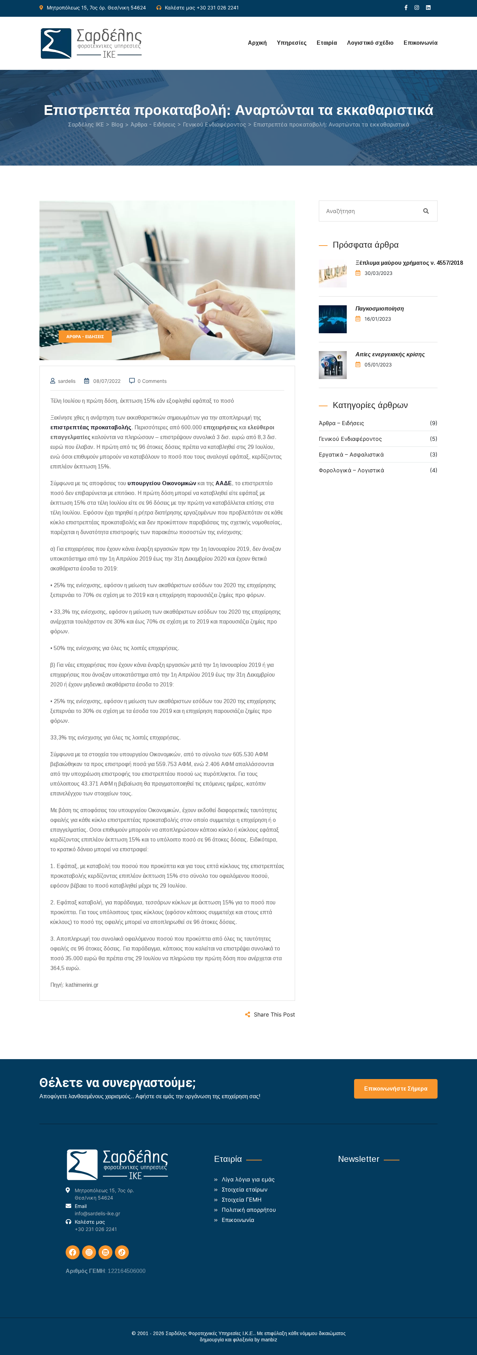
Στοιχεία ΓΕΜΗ (242, 1199)
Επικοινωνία (421, 43)
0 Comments (152, 381)
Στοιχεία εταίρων (244, 1189)
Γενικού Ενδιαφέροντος (350, 438)
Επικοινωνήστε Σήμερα (395, 1089)
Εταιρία (327, 43)
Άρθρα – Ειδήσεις (341, 423)
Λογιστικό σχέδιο (370, 43)
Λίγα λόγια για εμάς (248, 1179)
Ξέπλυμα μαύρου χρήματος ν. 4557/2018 (409, 263)
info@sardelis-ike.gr (97, 1213)
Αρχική (257, 43)
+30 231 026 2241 (218, 7)
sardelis (66, 381)
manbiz (269, 1339)
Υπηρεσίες (292, 43)
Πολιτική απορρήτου (249, 1209)
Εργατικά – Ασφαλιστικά (351, 454)
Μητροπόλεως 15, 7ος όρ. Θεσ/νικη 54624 (96, 7)
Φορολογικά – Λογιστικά (351, 470)
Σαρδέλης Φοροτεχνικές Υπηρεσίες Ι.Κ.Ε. (210, 1333)
